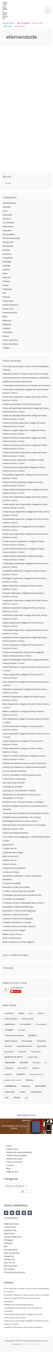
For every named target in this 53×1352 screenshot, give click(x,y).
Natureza (7, 138)
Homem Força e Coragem (14, 930)
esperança (42, 1046)
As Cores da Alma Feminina (14, 771)
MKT (5, 1246)
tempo (22, 1092)
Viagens (6, 348)
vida (6, 1097)
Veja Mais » (11, 169)
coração (21, 1030)
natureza (9, 1068)
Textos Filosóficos (10, 344)
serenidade (40, 1086)
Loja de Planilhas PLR (12, 1237)
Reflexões (7, 320)
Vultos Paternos (9, 864)
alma (31, 1013)
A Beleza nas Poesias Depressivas (17, 381)
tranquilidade (36, 1092)
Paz (4, 293)
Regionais (7, 324)
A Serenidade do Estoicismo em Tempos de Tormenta (26, 385)
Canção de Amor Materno (14, 868)
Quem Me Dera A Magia (13, 852)
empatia (8, 1046)
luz (46, 1062)
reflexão (29, 1080)
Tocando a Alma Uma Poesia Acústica (19, 926)
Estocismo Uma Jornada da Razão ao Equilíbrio (23, 802)
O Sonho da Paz (9, 848)
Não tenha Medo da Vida (13, 783)
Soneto (6, 336)
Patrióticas (7, 289)
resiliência (10, 1086)
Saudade (7, 328)
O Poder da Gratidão (12, 883)
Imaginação (33, 1057)
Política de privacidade (16, 1155)
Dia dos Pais (8, 242)
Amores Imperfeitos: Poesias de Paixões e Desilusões (26, 378)
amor (41, 1013)
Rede (5, 316)
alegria (21, 1013)
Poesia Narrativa (10, 313)
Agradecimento (9, 203)
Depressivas (8, 226)
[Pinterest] (30, 1213)
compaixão (25, 1024)
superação (10, 1092)
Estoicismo (7, 254)
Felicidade (7, 262)
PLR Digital (8, 1240)
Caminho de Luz (10, 860)
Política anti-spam (14, 1159)
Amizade (6, 207)
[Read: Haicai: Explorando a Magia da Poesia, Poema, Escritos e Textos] (26, 85)
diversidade (27, 1041)
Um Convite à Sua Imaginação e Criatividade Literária (26, 837)
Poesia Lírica (8, 309)
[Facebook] (6, 1213)
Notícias (6, 281)
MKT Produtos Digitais (31, 1344)
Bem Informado (10, 1266)
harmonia (35, 1051)
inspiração (10, 1062)
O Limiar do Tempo (11, 872)
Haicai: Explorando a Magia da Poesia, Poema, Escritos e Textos (25, 122)
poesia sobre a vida (12, 1080)
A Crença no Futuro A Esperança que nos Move (23, 903)
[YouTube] (18, 1213)
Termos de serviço (14, 1162)
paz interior (23, 1068)
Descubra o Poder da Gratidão (16, 887)
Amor (5, 211)
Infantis (6, 270)
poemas (8, 1074)
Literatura (37, 1062)
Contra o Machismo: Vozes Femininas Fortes (22, 775)
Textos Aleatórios (10, 340)
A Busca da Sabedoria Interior (16, 833)
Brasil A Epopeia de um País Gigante (18, 942)
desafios (32, 1035)
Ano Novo (7, 219)
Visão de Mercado (12, 1253)
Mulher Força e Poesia (12, 934)
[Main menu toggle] (48, 10)
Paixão (5, 285)
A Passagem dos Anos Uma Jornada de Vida (22, 895)
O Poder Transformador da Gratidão (19, 891)
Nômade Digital (10, 1250)
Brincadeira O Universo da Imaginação (19, 911)
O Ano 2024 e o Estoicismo (14, 779)
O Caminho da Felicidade (14, 899)
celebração (10, 1024)
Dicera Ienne (8, 844)
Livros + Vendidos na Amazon (15, 955)
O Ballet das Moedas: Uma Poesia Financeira (22, 404)
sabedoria (25, 1086)
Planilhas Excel (10, 1230)
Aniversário (7, 215)
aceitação (9, 1013)
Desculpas (7, 230)
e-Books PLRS (9, 1227)
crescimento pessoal (14, 1035)
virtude (16, 1097)
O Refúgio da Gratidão (13, 787)
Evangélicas (8, 258)
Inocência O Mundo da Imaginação (18, 918)
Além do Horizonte (11, 856)
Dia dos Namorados (11, 238)
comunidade (40, 1024)
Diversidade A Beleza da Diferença (18, 907)
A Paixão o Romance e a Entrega (17, 922)
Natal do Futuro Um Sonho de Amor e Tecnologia (24, 825)
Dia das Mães (8, 234)
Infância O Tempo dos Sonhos (16, 915)
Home (9, 1146)
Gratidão (7, 266)
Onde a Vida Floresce (12, 938)
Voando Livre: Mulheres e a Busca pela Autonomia (24, 767)
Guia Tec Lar (9, 1263)
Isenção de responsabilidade (19, 1152)
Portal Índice (9, 1269)
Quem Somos (12, 1149)
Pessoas (6, 297)
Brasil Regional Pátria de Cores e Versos (20, 821)
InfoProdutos (9, 1233)
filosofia (22, 1051)
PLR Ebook (8, 1243)
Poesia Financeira (10, 305)
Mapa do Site (12, 1171)
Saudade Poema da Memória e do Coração (22, 817)
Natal (5, 273)
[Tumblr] (24, 1213)
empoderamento (24, 1046)
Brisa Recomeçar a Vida (13, 829)
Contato (10, 1165)
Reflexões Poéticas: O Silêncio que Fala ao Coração (25, 374)
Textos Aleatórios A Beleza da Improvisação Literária (26, 813)
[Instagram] (12, 1213)
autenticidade (11, 1018)
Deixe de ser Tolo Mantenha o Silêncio (19, 791)
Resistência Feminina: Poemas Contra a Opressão (24, 763)
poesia (21, 1074)
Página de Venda (11, 1224)
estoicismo (9, 1051)
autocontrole (28, 1018)
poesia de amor (36, 1074)
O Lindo (6, 841)
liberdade (24, 1062)
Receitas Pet (9, 1259)
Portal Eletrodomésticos (14, 1272)
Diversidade (8, 246)
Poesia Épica (8, 301)
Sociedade (7, 332)
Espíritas (6, 250)
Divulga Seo (9, 1256)
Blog (8, 1168)
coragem (9, 1029)
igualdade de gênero (14, 1057)
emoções (41, 1041)
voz (26, 1097)
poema (35, 1068)
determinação (11, 1041)
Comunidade (8, 222)
